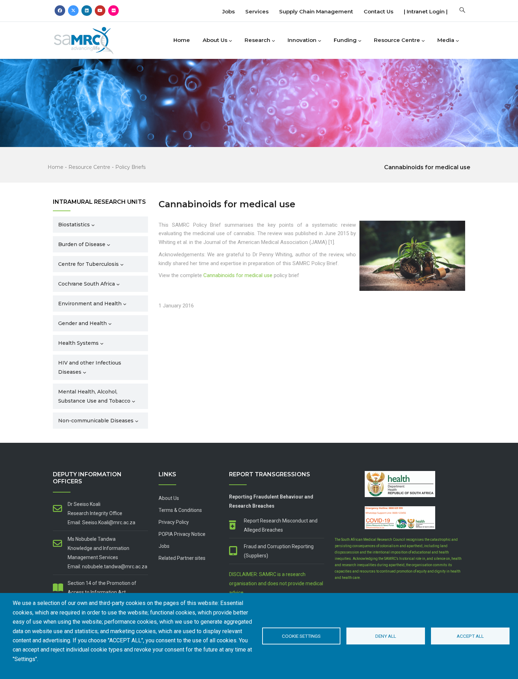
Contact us (378, 11)
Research (257, 40)
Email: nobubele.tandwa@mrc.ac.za (107, 566)
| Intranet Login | (426, 11)
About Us (215, 40)
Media (445, 40)
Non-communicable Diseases (96, 420)
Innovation (302, 40)
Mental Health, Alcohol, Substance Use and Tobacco (94, 396)
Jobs (228, 11)
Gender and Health (82, 323)
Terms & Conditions (180, 510)
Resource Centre (397, 40)
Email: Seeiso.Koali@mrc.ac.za (101, 522)
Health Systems (78, 343)
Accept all (470, 636)
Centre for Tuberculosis (88, 264)
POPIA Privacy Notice (182, 534)
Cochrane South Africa (86, 284)
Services (257, 11)
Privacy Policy (174, 522)
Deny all (385, 636)
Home (181, 40)
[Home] (95, 38)
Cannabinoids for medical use (237, 275)
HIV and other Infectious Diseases (89, 367)
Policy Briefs (130, 167)
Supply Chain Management (316, 11)
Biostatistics (74, 224)
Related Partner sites (182, 558)
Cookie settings (301, 636)
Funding (345, 40)
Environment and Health (90, 303)
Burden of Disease (81, 244)
